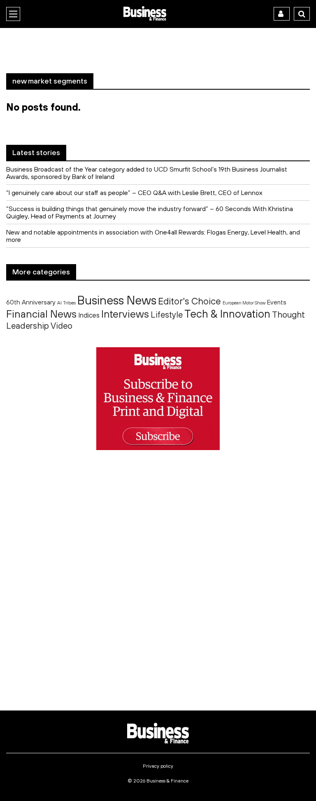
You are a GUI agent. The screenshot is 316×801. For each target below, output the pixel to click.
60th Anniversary (31, 302)
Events (276, 302)
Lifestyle (167, 314)
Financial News (41, 314)
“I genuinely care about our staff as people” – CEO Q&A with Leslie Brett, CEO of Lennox (134, 192)
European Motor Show (244, 302)
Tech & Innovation (227, 313)
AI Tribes (66, 302)
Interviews (125, 314)
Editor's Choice (189, 301)
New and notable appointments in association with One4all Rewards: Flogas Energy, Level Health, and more (153, 235)
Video (61, 325)
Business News (116, 300)
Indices (89, 315)
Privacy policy (158, 766)
